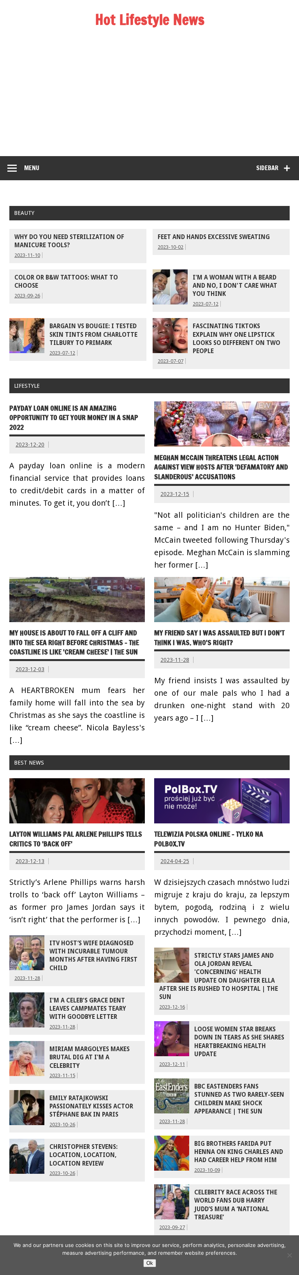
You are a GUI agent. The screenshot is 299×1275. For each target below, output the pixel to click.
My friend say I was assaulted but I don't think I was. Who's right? (219, 637)
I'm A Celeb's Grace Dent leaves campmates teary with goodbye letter (87, 1009)
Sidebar (267, 168)
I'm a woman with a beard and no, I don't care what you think (235, 286)
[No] (289, 1255)
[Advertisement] (149, 97)
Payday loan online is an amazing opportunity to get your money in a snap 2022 (73, 417)
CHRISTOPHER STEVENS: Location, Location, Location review (83, 1155)
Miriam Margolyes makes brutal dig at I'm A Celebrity (89, 1057)
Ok (149, 1263)
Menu (31, 168)
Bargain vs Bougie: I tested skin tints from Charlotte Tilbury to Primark (93, 334)
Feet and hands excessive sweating (214, 237)
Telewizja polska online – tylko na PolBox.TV (208, 839)
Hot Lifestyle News (149, 19)
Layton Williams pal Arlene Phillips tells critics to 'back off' (75, 839)
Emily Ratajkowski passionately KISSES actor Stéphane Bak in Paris (91, 1106)
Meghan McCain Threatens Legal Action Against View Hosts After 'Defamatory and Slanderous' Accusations (221, 467)
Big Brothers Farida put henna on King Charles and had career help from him (238, 1152)
